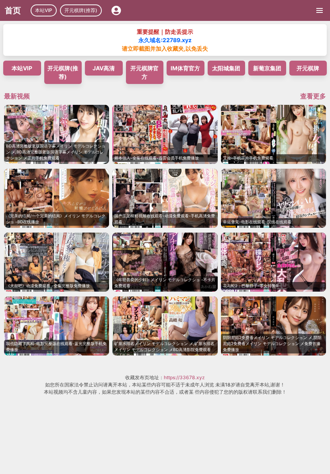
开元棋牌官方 (144, 72)
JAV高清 (104, 68)
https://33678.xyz (184, 377)
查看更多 (313, 96)
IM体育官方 (185, 68)
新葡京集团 (267, 68)
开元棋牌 (308, 68)
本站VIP (43, 10)
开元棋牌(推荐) (80, 10)
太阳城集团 (226, 68)
